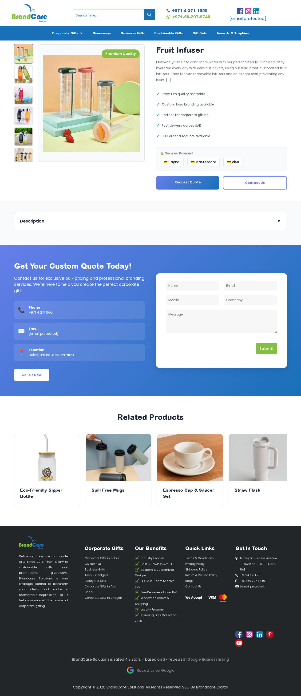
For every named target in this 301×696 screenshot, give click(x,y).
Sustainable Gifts (168, 33)
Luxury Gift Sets (95, 581)
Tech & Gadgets (96, 575)
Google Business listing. (208, 659)
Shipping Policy (196, 569)
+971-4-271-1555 (189, 10)
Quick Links (200, 548)
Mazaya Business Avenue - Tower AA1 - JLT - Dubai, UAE (258, 563)
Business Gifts (133, 33)
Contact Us (255, 182)
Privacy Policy (195, 564)
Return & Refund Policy (201, 575)
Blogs (189, 581)
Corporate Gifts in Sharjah (103, 598)
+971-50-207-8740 (190, 16)
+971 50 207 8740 (252, 581)
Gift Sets (200, 33)
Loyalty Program (152, 609)
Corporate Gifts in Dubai (102, 558)
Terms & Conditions (199, 558)
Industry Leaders (153, 558)
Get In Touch (251, 548)
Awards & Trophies (233, 33)
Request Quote (188, 182)
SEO (186, 687)
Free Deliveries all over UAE (159, 592)
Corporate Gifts (65, 33)
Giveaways (102, 33)
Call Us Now (32, 374)
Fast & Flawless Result (156, 564)
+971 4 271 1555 (41, 312)
